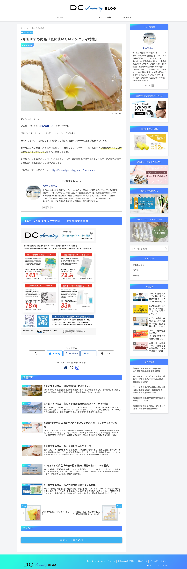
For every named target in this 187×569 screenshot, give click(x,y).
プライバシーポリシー (159, 561)
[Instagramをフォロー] (52, 207)
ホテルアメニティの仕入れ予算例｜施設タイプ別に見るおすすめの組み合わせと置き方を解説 (149, 379)
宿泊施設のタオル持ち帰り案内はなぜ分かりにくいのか (149, 399)
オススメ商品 (28, 32)
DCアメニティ (46, 125)
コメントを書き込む (71, 539)
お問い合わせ (141, 561)
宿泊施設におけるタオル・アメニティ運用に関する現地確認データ (149, 407)
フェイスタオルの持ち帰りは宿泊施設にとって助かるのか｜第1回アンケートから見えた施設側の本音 (149, 390)
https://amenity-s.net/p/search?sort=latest (73, 170)
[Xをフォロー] (48, 207)
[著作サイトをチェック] (44, 207)
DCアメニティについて (96, 561)
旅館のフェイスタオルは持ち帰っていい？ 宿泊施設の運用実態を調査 (149, 369)
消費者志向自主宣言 (126, 561)
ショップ (111, 561)
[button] (106, 353)
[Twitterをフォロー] (149, 85)
